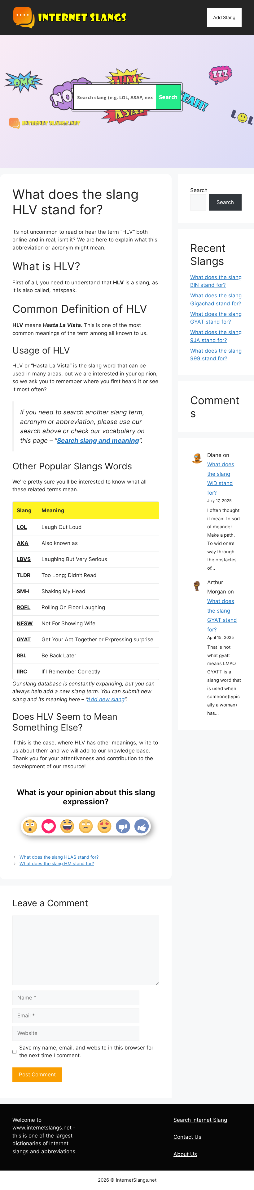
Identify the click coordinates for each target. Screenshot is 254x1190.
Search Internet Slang (200, 1120)
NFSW (25, 623)
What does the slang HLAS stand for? (59, 857)
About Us (185, 1154)
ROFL (23, 607)
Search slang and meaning (98, 440)
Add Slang (224, 17)
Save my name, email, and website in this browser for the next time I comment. (86, 1052)
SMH (23, 591)
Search (199, 190)
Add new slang (106, 699)
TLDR (23, 575)
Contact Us (187, 1137)
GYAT (24, 639)
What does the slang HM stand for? (57, 863)
